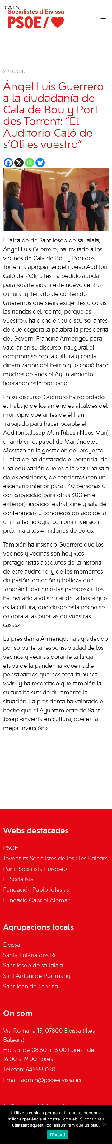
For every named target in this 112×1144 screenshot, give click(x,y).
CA (8, 8)
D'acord (57, 1134)
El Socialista (18, 879)
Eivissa (11, 945)
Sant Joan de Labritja (30, 987)
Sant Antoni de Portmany (36, 976)
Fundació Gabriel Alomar (36, 901)
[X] (19, 162)
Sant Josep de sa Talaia (33, 966)
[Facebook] (8, 162)
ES (16, 8)
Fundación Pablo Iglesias (36, 890)
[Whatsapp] (29, 162)
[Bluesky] (40, 162)
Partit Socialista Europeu (35, 869)
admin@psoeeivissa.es (51, 1080)
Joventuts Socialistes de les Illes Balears (55, 859)
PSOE (10, 848)
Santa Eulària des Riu (31, 955)
